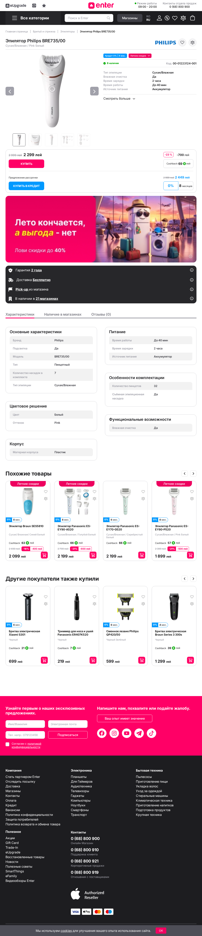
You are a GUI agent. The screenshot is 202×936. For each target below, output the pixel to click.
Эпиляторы (67, 31)
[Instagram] (114, 733)
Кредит (11, 805)
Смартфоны (80, 810)
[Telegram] (139, 733)
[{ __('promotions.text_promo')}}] (167, 18)
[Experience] (44, 5)
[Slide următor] (193, 473)
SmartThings (15, 871)
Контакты (13, 796)
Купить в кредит (26, 186)
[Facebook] (102, 733)
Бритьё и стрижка (44, 31)
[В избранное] (182, 42)
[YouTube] (126, 733)
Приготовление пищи (152, 781)
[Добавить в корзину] (44, 555)
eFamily (11, 876)
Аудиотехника (81, 786)
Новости (12, 862)
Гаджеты (77, 796)
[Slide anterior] (184, 473)
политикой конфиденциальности (26, 745)
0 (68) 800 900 (85, 838)
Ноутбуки (78, 805)
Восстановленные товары (25, 857)
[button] (10, 91)
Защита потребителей (22, 819)
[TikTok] (151, 733)
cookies (66, 931)
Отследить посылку (20, 781)
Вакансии (13, 810)
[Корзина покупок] (192, 18)
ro (148, 16)
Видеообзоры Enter (20, 881)
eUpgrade (13, 852)
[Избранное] (175, 18)
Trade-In (12, 847)
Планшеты (79, 777)
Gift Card (12, 843)
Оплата (11, 800)
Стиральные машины (152, 796)
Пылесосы (144, 777)
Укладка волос (147, 786)
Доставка (13, 786)
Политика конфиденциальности (29, 815)
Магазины (13, 791)
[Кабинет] (159, 18)
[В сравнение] (192, 42)
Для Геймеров (82, 781)
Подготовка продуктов (153, 810)
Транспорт (79, 815)
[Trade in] (34, 5)
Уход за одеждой (149, 791)
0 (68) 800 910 (85, 849)
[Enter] (101, 5)
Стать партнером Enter (23, 777)
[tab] (20, 315)
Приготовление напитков (155, 805)
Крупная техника (149, 815)
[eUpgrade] (16, 5)
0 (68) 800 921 (84, 861)
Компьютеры (81, 800)
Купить (26, 163)
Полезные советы (19, 866)
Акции (10, 838)
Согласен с (26, 745)
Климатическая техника (154, 800)
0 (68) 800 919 (85, 872)
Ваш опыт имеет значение (125, 718)
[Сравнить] (183, 18)
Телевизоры (80, 791)
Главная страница (17, 31)
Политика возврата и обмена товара (33, 824)
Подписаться (68, 735)
